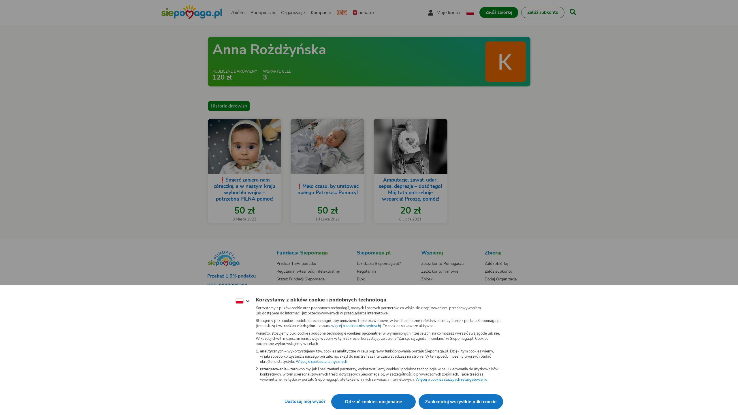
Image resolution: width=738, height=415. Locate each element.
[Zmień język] (242, 301)
